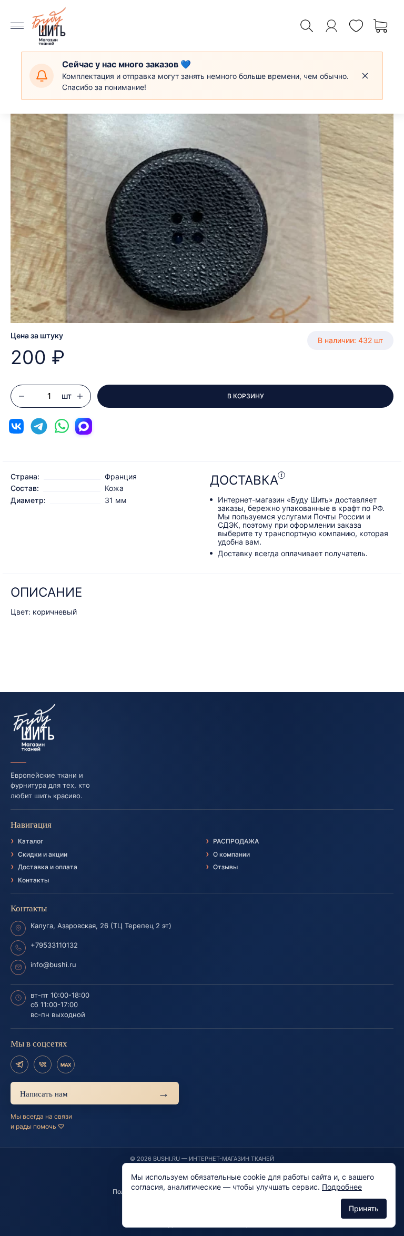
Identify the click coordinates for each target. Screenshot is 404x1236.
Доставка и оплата (47, 867)
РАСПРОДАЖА (236, 841)
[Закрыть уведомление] (365, 75)
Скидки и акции (42, 854)
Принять (364, 1208)
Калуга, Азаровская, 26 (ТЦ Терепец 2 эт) (101, 925)
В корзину (245, 396)
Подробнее (342, 1186)
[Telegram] (19, 1064)
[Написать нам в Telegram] (39, 426)
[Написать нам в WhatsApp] (61, 426)
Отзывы (225, 867)
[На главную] (202, 727)
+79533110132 (54, 945)
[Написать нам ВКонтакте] (16, 426)
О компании (231, 854)
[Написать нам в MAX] (83, 426)
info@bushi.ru (53, 964)
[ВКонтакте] (43, 1064)
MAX (65, 1065)
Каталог (31, 841)
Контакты (33, 880)
